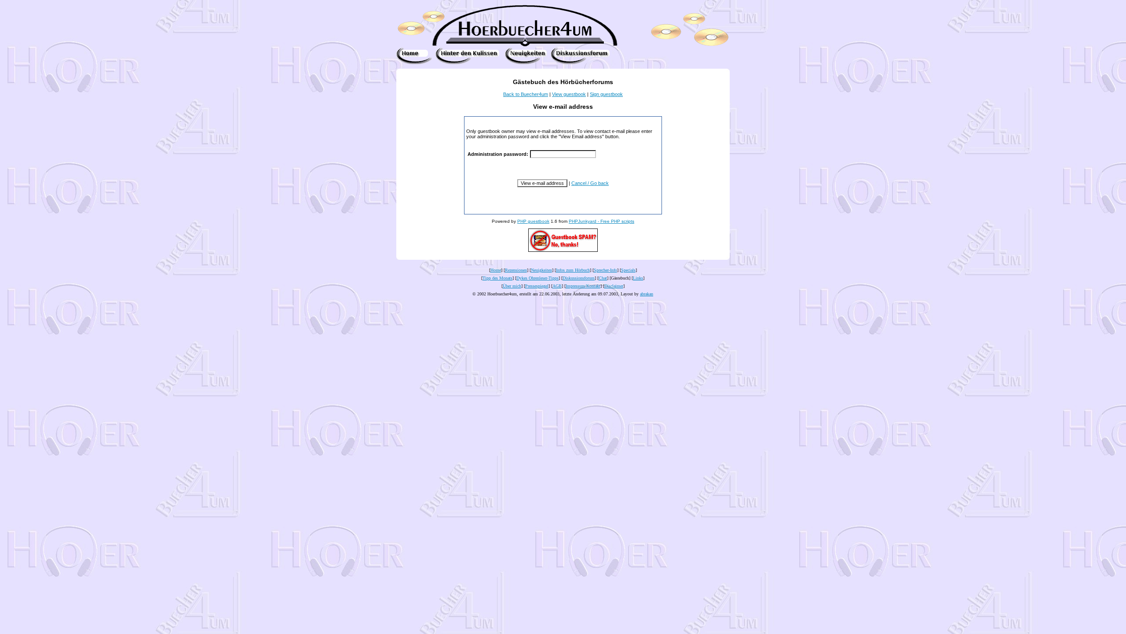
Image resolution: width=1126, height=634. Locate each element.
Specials (628, 270)
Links (638, 278)
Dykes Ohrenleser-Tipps (537, 278)
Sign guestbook (606, 94)
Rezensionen (516, 270)
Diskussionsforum (579, 278)
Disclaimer (613, 286)
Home (495, 270)
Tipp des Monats (497, 278)
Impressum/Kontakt (583, 286)
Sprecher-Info (605, 270)
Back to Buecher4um (525, 94)
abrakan (646, 293)
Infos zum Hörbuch (573, 270)
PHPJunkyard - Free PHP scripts (601, 221)
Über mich (512, 286)
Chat (603, 278)
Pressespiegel (536, 286)
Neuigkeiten (541, 270)
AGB (557, 286)
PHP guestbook (533, 221)
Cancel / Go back (590, 183)
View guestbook (569, 94)
